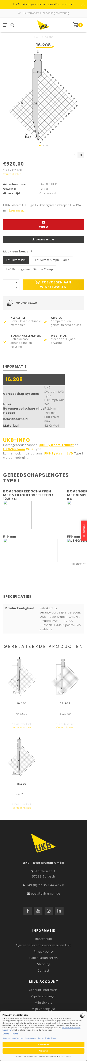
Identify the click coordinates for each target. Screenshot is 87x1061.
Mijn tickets (43, 1002)
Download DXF (45, 239)
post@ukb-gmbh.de (45, 893)
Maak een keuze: (17, 251)
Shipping (43, 964)
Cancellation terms (43, 958)
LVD (58, 453)
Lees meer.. (16, 210)
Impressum (43, 939)
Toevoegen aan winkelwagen (55, 284)
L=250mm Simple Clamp (52, 260)
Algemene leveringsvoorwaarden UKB (44, 945)
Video (43, 227)
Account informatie (43, 990)
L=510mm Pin (16, 260)
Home (36, 37)
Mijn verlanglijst (43, 1009)
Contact (43, 970)
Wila (18, 449)
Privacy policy (44, 951)
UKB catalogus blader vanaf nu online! (43, 4)
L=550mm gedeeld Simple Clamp (29, 269)
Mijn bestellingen (44, 996)
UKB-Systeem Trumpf (56, 445)
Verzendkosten (12, 173)
